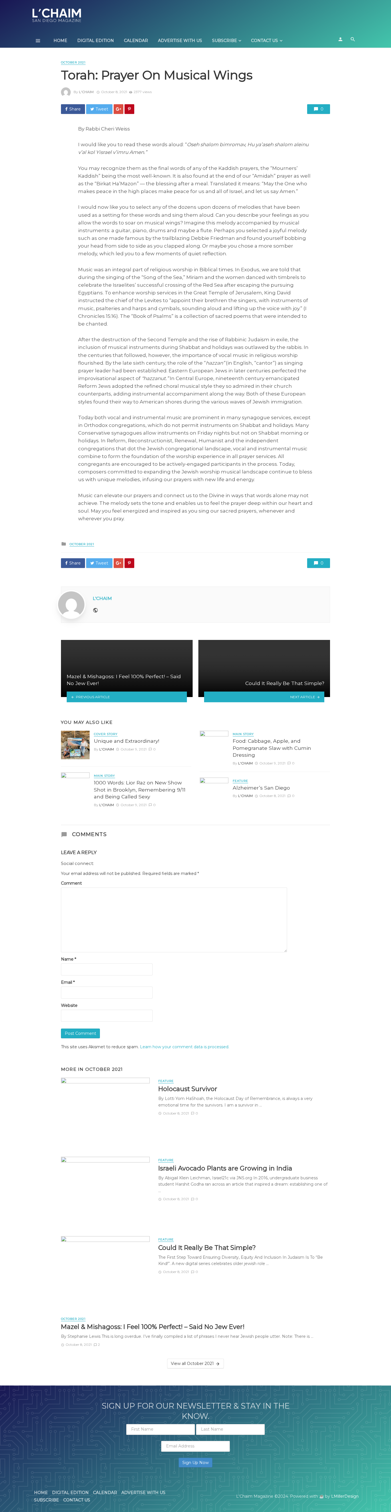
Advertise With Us (180, 40)
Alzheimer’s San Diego (261, 788)
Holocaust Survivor (187, 1089)
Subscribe (224, 40)
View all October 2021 (192, 1363)
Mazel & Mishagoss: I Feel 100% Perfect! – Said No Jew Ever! (152, 1326)
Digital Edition (95, 40)
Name (68, 959)
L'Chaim (86, 92)
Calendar (136, 40)
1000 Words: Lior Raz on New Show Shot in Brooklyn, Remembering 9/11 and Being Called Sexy (139, 790)
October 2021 (73, 62)
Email (68, 982)
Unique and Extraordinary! (126, 741)
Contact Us (264, 40)
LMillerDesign (345, 1496)
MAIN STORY (104, 776)
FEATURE (240, 781)
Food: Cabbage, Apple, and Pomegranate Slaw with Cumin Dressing (272, 748)
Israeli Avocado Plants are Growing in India (225, 1168)
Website (69, 1005)
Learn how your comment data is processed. (184, 1046)
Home (60, 40)
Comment (71, 883)
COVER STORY (106, 734)
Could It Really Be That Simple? (207, 1247)
